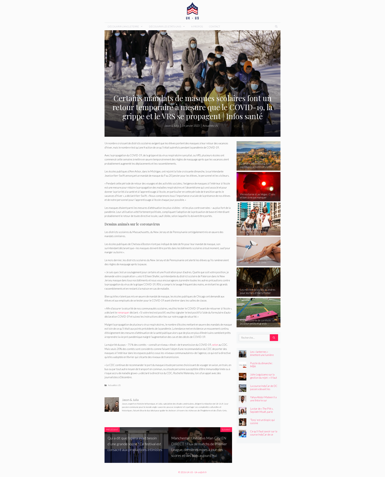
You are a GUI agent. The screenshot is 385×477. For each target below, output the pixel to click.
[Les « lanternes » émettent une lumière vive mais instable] (242, 355)
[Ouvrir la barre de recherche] (276, 26)
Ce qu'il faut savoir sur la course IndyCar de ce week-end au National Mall (263, 436)
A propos (197, 26)
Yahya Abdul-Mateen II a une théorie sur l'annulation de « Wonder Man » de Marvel (263, 402)
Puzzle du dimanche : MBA (261, 365)
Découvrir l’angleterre (123, 26)
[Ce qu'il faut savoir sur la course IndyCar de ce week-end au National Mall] (242, 435)
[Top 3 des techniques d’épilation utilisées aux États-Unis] (259, 264)
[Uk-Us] (192, 10)
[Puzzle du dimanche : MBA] (242, 367)
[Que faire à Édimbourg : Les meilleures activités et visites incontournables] (259, 168)
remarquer (123, 312)
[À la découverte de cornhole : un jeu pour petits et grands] (259, 325)
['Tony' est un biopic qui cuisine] (242, 423)
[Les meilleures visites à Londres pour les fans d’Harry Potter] (259, 294)
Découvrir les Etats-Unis (165, 26)
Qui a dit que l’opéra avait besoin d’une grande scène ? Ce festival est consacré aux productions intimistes (135, 444)
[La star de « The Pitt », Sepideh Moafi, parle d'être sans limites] (242, 412)
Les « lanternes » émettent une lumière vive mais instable (262, 355)
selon (215, 344)
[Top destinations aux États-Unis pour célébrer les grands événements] (259, 233)
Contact (214, 26)
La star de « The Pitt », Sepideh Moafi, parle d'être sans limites (261, 412)
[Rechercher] (274, 337)
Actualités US (114, 385)
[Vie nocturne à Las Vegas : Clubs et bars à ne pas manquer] (259, 199)
